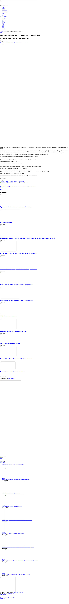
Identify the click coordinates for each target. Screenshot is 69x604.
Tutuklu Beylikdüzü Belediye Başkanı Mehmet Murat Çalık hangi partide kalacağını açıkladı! (20, 560)
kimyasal (15, 181)
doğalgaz (7, 181)
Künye (3, 8)
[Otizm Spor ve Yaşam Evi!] (10, 220)
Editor (4, 40)
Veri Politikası (4, 10)
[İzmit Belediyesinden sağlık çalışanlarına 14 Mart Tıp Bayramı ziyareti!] (10, 298)
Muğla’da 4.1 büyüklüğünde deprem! (8, 459)
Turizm (3, 28)
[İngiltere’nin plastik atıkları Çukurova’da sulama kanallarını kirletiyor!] (10, 204)
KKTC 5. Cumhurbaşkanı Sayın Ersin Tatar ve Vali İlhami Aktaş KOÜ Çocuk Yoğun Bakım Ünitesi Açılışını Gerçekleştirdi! (27, 238)
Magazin (3, 22)
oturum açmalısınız (11, 378)
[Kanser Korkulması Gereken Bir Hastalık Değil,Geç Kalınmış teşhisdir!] (8, 356)
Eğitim (3, 21)
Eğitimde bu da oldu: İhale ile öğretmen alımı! (11, 493)
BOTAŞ (2, 181)
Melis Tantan (2, 462)
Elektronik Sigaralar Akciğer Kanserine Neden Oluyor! (12, 371)
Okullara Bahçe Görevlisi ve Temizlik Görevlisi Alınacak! (13, 533)
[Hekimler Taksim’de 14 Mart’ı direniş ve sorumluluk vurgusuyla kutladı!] (10, 282)
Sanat (3, 26)
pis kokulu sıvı (21, 181)
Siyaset (3, 19)
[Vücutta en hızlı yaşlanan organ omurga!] (4, 341)
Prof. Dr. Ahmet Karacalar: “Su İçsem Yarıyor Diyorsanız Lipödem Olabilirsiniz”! (18, 253)
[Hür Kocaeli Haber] (3, 16)
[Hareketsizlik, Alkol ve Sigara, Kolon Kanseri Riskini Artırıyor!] (8, 329)
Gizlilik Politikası (5, 11)
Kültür (3, 25)
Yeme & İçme (4, 29)
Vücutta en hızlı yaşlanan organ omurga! (10, 343)
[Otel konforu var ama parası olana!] (10, 313)
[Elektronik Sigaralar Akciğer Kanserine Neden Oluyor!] (8, 369)
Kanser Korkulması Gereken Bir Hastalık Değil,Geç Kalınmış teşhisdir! (16, 359)
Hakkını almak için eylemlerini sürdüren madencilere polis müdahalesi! (16, 574)
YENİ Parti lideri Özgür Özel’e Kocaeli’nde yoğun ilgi (12, 506)
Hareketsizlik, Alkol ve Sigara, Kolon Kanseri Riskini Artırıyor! (13, 331)
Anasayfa (3, 7)
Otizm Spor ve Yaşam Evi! (6, 222)
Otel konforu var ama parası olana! (8, 316)
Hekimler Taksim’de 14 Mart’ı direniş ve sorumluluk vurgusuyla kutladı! (16, 284)
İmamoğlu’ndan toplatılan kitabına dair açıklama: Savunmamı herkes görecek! (18, 547)
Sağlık (3, 24)
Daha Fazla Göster (3, 184)
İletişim (3, 9)
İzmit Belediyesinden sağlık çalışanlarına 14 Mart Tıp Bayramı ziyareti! (16, 300)
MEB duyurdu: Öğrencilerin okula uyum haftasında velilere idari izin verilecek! (17, 520)
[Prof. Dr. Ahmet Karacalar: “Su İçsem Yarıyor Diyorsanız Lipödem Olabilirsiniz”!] (8, 251)
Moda (3, 23)
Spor (3, 27)
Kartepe (11, 181)
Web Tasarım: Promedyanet (18, 592)
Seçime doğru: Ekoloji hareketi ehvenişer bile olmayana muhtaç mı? (13, 464)
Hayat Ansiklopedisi (11, 593)
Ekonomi (3, 20)
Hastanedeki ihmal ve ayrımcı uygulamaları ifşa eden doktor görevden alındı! (18, 269)
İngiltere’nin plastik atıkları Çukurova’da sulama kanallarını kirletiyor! (16, 207)
